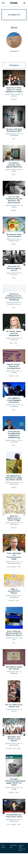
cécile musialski (14, 442)
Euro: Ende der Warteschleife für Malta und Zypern (14, 633)
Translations (14, 65)
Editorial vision (13, 845)
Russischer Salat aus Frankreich (14, 235)
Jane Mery (14, 207)
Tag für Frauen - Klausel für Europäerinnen (14, 366)
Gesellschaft (14, 99)
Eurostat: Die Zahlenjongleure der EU (14, 268)
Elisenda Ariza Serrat (14, 240)
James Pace (14, 96)
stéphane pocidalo (14, 745)
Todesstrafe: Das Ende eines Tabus (14, 816)
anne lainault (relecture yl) (14, 563)
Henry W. (14, 171)
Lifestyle (19, 748)
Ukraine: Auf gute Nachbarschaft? (14, 130)
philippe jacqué (14, 673)
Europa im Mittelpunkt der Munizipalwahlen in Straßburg (14, 297)
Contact (3, 847)
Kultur (14, 174)
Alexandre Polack (14, 484)
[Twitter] (20, 849)
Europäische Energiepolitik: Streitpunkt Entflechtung (14, 435)
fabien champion (14, 524)
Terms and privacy (21, 846)
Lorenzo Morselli (14, 406)
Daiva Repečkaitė (14, 135)
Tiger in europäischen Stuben (14, 591)
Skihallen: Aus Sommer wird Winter (14, 739)
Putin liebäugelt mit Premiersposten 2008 (14, 556)
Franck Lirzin (14, 274)
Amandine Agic (14, 339)
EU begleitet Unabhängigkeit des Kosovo (14, 400)
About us (3, 845)
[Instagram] (22, 849)
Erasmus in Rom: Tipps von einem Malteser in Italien (14, 90)
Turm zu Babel (11, 600)
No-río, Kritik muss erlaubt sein (14, 706)
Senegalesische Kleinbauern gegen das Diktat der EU (14, 478)
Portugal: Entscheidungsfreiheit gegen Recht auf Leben (15, 782)
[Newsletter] (19, 850)
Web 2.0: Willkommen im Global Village (14, 518)
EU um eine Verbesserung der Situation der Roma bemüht (14, 200)
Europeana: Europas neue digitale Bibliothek (14, 165)
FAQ (11, 847)
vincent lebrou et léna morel (14, 304)
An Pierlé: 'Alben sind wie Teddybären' (14, 333)
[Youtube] (24, 849)
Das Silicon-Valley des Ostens (14, 668)
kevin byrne (14, 711)
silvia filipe (14, 789)
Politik (14, 138)
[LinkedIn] (21, 850)
